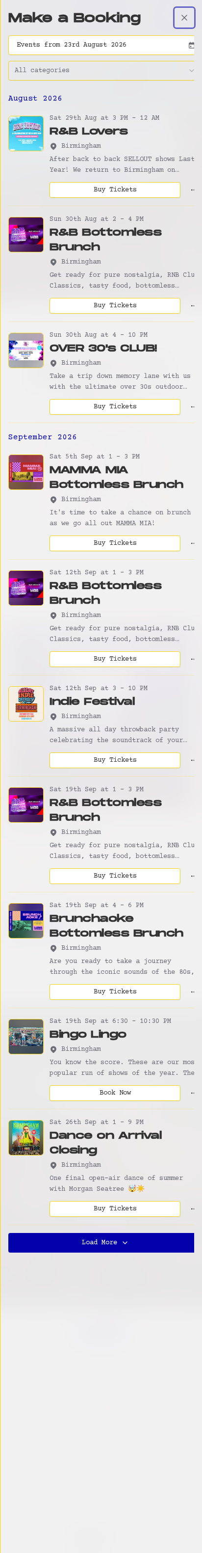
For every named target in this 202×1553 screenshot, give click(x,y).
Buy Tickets (115, 190)
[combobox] (105, 70)
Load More (99, 1243)
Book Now (115, 1093)
